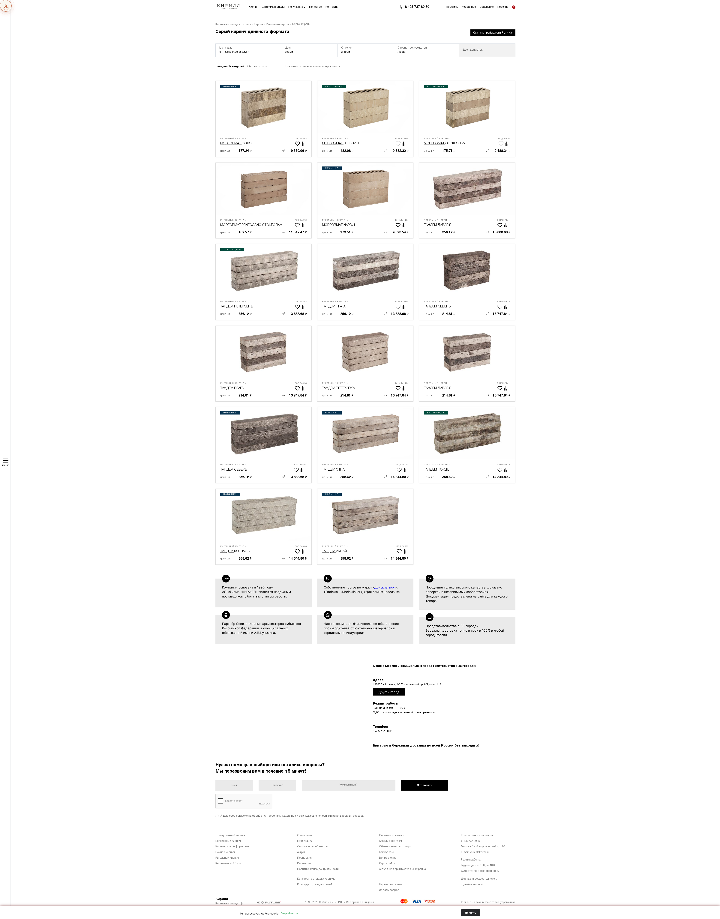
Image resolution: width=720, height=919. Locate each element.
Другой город (389, 692)
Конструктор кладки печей (314, 884)
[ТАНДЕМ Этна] (365, 433)
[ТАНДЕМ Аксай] (365, 515)
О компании (304, 835)
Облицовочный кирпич (230, 835)
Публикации (305, 841)
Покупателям (296, 7)
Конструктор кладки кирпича (316, 879)
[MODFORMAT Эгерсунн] (365, 107)
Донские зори (385, 587)
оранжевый (400, 68)
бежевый (279, 68)
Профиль (452, 7)
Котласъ (235, 549)
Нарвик (339, 222)
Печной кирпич (225, 852)
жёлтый (327, 68)
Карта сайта (387, 863)
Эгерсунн (341, 141)
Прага (335, 304)
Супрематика (506, 902)
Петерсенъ (236, 304)
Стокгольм (445, 141)
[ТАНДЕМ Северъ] (467, 270)
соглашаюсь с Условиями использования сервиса (331, 816)
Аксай (335, 549)
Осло (236, 141)
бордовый (303, 68)
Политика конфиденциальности (318, 869)
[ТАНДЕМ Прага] (365, 270)
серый (424, 68)
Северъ (437, 304)
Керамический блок (228, 863)
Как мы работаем (390, 841)
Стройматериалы (273, 7)
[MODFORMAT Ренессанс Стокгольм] (263, 189)
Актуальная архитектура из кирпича (402, 869)
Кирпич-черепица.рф (229, 903)
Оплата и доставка (391, 835)
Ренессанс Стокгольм (251, 222)
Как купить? (386, 852)
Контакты (332, 7)
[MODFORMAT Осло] (263, 107)
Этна (335, 467)
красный (376, 68)
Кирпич (253, 7)
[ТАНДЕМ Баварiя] (467, 189)
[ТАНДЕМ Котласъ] (263, 515)
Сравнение (487, 7)
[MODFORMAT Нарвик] (365, 189)
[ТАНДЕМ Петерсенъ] (263, 270)
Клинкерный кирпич (228, 841)
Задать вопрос (389, 890)
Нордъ (437, 467)
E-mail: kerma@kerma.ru (475, 852)
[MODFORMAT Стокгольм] (467, 107)
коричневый (351, 68)
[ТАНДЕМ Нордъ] (467, 433)
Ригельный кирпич (227, 858)
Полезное (315, 7)
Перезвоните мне (390, 884)
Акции (301, 852)
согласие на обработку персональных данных (266, 816)
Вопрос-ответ (388, 858)
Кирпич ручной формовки (232, 847)
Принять (470, 912)
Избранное (469, 7)
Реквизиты (304, 863)
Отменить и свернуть (486, 70)
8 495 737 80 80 (417, 7)
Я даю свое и (292, 816)
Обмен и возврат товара (395, 847)
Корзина (502, 7)
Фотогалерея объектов (312, 847)
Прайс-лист (304, 858)
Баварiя (437, 222)
